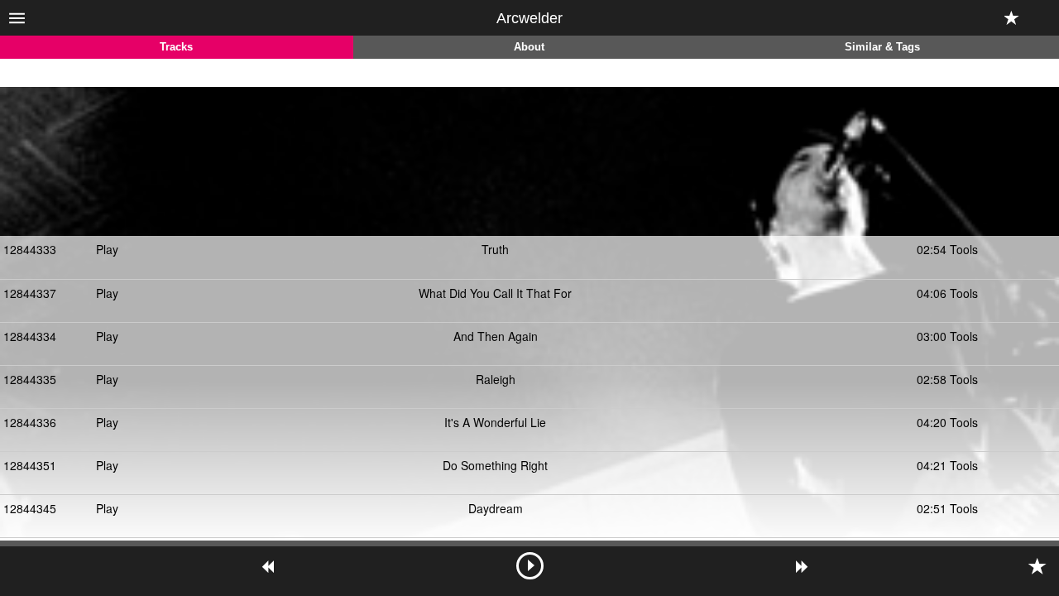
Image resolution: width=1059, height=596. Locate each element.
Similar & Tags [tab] (882, 47)
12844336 (29, 422)
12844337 (29, 293)
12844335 (29, 379)
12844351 (29, 465)
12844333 (29, 249)
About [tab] (529, 47)
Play (107, 249)
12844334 (29, 336)
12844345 (29, 508)
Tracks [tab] (176, 47)
